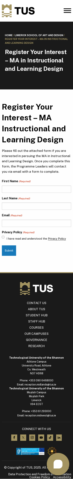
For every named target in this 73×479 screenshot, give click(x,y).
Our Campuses (36, 334)
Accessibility (62, 477)
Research (36, 346)
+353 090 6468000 (41, 380)
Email (12, 215)
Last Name (16, 198)
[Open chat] (58, 464)
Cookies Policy (39, 477)
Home (9, 35)
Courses (36, 327)
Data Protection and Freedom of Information (39, 474)
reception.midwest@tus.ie (40, 415)
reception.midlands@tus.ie (40, 384)
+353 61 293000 (41, 411)
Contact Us (36, 303)
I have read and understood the (36, 238)
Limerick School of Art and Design (39, 35)
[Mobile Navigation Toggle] (67, 11)
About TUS (36, 309)
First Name (16, 181)
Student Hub (37, 315)
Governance (36, 340)
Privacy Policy (57, 238)
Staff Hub (36, 321)
